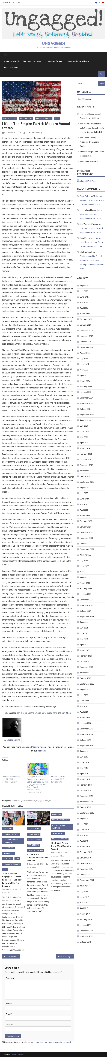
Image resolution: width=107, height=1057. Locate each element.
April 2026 (84, 308)
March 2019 (85, 779)
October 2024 (85, 409)
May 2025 (84, 370)
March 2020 (85, 718)
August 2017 (85, 886)
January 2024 (85, 460)
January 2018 (85, 858)
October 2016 (85, 942)
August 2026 (85, 286)
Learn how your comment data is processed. (53, 1042)
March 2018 (85, 847)
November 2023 (86, 471)
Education (56, 814)
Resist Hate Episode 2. (89, 161)
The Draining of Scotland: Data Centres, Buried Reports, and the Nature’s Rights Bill (92, 128)
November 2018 (86, 802)
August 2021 (85, 622)
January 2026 (85, 325)
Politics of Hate (34, 840)
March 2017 (85, 914)
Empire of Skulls (58, 777)
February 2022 (86, 589)
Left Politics (9, 853)
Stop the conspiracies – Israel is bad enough (92, 154)
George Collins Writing (11, 777)
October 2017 (85, 875)
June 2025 (84, 364)
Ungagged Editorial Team (78, 61)
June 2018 (84, 830)
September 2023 (87, 482)
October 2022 (85, 544)
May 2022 (84, 572)
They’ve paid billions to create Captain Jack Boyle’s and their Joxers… (92, 242)
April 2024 (84, 443)
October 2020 (85, 678)
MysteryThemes (17, 1054)
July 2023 (84, 493)
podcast (42, 751)
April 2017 (84, 908)
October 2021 (85, 611)
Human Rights (33, 834)
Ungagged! (53, 43)
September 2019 (87, 746)
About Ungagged (11, 61)
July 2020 (84, 695)
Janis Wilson (9, 848)
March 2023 (85, 516)
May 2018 (84, 835)
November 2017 (86, 869)
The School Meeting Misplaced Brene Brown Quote (89, 142)
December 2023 (86, 465)
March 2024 (85, 448)
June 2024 (84, 431)
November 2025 (86, 336)
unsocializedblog (57, 856)
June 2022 (84, 566)
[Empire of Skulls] (62, 769)
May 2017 (84, 903)
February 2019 (86, 785)
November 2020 (86, 673)
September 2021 (87, 617)
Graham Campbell (11, 834)
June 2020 (84, 701)
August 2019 (85, 751)
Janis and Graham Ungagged (11, 841)
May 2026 (84, 302)
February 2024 (86, 454)
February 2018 (86, 852)
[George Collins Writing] (13, 769)
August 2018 (85, 819)
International (26, 118)
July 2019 (84, 757)
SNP (17, 859)
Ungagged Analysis (43, 801)
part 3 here (66, 713)
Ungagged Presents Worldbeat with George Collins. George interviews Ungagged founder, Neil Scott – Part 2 (37, 782)
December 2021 (86, 600)
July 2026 (84, 291)
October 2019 (85, 740)
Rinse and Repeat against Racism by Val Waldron (90, 116)
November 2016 (86, 936)
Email (9, 1014)
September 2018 (87, 813)
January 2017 (85, 925)
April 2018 (84, 841)
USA (56, 118)
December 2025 (86, 331)
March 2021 (85, 650)
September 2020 (87, 684)
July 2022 (84, 560)
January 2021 (85, 661)
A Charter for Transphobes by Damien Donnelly (38, 857)
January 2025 (85, 392)
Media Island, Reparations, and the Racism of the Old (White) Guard (92, 200)
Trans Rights (33, 845)
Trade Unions (57, 833)
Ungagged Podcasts (32, 61)
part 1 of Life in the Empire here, (32, 713)
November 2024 (86, 403)
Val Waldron (31, 868)
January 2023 (85, 527)
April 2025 (84, 375)
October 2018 (85, 807)
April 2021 (84, 645)
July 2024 (84, 426)
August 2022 (85, 555)
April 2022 (84, 577)
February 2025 (86, 387)
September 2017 (87, 880)
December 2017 (86, 863)
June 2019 (84, 762)
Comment (11, 978)
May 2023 (84, 504)
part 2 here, (52, 713)
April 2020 (84, 712)
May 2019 (84, 768)
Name (9, 1004)
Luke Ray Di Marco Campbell (59, 826)
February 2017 (86, 919)
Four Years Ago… (65, 957)
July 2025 (84, 359)
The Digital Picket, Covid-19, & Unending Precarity (61, 846)
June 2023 (84, 499)
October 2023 (85, 476)
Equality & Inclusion (60, 820)
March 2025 (85, 381)
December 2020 (86, 667)
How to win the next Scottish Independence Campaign (91, 214)
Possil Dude (6, 893)
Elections (8, 829)
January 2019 (85, 790)
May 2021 (84, 639)
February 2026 (86, 319)
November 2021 (86, 605)
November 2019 (86, 734)
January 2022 (85, 594)
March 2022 (85, 583)
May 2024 (84, 437)
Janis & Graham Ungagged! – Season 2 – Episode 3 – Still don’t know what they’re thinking (13, 879)
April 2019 (84, 774)
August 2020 (85, 689)
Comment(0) (36, 133)
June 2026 (84, 297)
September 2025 (87, 347)
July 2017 (84, 891)
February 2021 (86, 656)
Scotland (7, 859)
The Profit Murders (13, 957)
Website (9, 1025)
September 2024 (87, 415)
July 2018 (84, 824)
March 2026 (85, 314)
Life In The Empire (28, 801)
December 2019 (86, 729)
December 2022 (86, 532)
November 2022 (86, 538)
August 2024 (85, 420)
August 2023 (85, 488)
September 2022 (87, 549)
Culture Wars (33, 829)
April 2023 (84, 510)
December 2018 (86, 796)
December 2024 (86, 398)
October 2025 (85, 342)
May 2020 (84, 706)
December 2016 (86, 931)
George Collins (9, 118)
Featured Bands (11, 68)
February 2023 (86, 521)
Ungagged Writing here (33, 747)
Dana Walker (85, 196)
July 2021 (84, 628)
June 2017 (84, 897)
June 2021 (84, 633)
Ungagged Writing (55, 61)
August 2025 (85, 353)
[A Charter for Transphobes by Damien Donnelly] (38, 818)
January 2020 (85, 723)
